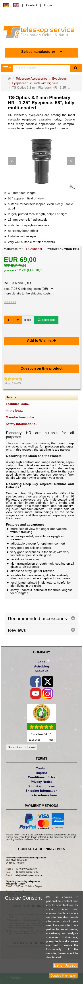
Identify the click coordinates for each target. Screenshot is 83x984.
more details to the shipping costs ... (29, 293)
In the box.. (14, 410)
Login (48, 5)
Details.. (12, 397)
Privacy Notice (41, 781)
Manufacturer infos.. (21, 417)
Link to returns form (42, 795)
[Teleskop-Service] (41, 33)
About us (41, 671)
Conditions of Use (41, 777)
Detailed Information (63, 975)
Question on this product (41, 368)
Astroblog (41, 666)
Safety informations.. (21, 424)
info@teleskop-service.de (28, 875)
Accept (71, 965)
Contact (31, 5)
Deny (58, 965)
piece (27, 319)
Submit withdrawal (22, 747)
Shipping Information (41, 790)
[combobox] (41, 52)
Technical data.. (18, 404)
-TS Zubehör (33, 249)
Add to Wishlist (40, 340)
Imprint (41, 773)
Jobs (41, 662)
